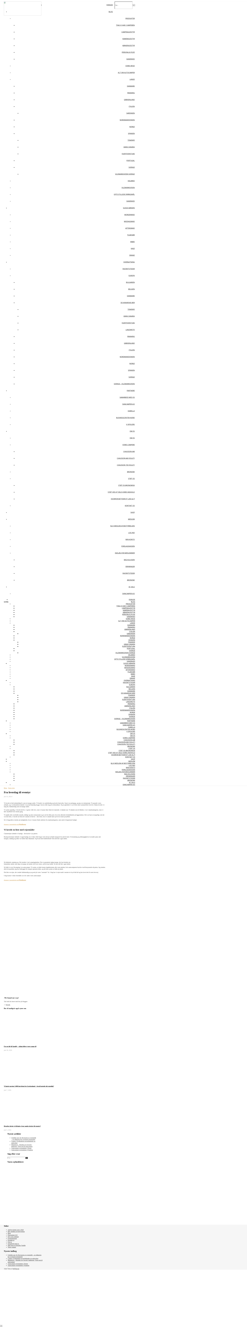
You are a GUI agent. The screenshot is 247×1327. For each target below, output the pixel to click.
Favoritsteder (129, 269)
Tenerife (131, 140)
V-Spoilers (130, 424)
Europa (132, 276)
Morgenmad (129, 215)
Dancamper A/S (128, 404)
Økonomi (131, 472)
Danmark (131, 86)
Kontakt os (130, 506)
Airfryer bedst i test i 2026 (16, 1230)
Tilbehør (131, 235)
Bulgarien (130, 282)
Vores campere (128, 445)
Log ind (131, 533)
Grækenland (129, 100)
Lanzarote (130, 330)
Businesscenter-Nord (125, 418)
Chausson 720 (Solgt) (126, 465)
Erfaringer (130, 566)
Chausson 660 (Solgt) (126, 458)
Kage (133, 248)
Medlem (131, 519)
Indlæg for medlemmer (125, 553)
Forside (132, 600)
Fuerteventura (128, 154)
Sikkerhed (130, 59)
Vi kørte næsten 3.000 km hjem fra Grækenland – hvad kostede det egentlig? (29, 1086)
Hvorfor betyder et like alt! (123, 499)
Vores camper (12, 1247)
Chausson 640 (129, 451)
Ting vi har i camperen (125, 25)
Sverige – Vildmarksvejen (124, 384)
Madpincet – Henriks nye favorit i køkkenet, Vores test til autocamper (22, 1145)
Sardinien (130, 113)
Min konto (130, 539)
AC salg (132, 587)
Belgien (131, 289)
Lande (132, 79)
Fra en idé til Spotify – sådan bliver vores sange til (20, 1046)
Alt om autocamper (126, 73)
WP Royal (16, 1269)
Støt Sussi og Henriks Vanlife (17, 1245)
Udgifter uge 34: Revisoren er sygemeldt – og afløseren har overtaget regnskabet (23, 1138)
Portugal (130, 160)
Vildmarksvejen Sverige (125, 174)
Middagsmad (129, 221)
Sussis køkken (129, 208)
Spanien (131, 133)
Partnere (131, 391)
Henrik (8, 1005)
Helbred (131, 181)
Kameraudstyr (128, 39)
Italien (132, 106)
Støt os (131, 479)
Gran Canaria (129, 147)
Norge (132, 127)
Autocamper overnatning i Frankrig (22, 1150)
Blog (111, 12)
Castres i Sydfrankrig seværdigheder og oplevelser (23, 1258)
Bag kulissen (129, 560)
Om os (132, 431)
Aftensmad (130, 228)
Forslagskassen (128, 546)
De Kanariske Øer (128, 303)
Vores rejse (130, 66)
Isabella (131, 411)
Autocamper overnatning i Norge (21, 1148)
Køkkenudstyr (128, 45)
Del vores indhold (13, 1237)
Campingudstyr (128, 32)
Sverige (132, 167)
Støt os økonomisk (126, 485)
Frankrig (131, 93)
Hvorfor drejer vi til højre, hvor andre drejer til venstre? (22, 1126)
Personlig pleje (128, 52)
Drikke (132, 255)
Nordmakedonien (127, 120)
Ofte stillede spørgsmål (124, 194)
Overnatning (129, 262)
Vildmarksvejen (128, 188)
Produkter (130, 18)
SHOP (133, 512)
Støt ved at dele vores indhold (121, 492)
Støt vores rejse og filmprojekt (119, 3)
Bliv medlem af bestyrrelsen (122, 526)
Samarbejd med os (127, 397)
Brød (132, 242)
